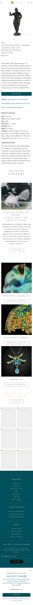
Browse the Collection (16, 301)
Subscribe (16, 561)
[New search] (28, 2)
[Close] (30, 570)
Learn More (16, 249)
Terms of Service (16, 600)
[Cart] (31, 2)
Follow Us (16, 401)
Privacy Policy (27, 598)
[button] (13, 39)
